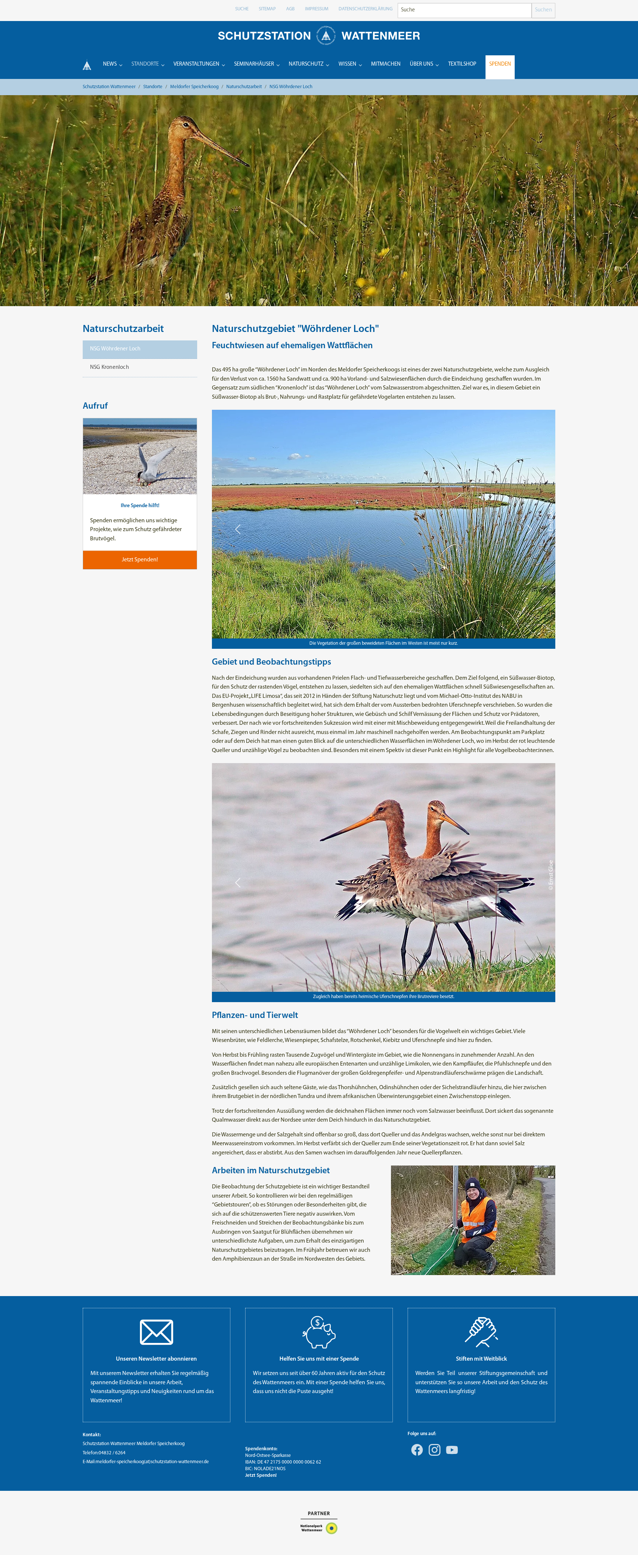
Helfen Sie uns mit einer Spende (319, 1359)
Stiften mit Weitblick (481, 1359)
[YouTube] (450, 1455)
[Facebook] (416, 1455)
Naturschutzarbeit (123, 329)
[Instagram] (433, 1455)
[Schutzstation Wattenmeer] (319, 35)
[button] (238, 529)
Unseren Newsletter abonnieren (156, 1359)
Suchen (543, 10)
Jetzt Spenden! (261, 1475)
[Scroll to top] (622, 1539)
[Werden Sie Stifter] (481, 1332)
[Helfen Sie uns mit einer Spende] (319, 1332)
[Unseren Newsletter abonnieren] (156, 1332)
